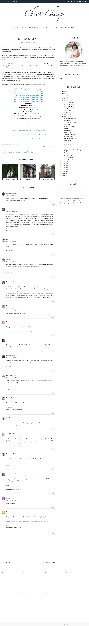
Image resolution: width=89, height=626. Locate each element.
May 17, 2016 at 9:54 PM (11, 514)
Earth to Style (10, 398)
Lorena (8, 306)
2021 (63, 91)
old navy (35, 151)
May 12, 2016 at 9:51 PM (11, 400)
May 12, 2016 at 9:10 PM (11, 377)
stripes (4, 152)
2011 (63, 169)
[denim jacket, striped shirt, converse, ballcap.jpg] (28, 89)
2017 (63, 99)
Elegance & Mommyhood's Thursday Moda (28, 139)
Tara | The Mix (10, 434)
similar (34, 105)
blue (7, 151)
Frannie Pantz (10, 282)
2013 (63, 165)
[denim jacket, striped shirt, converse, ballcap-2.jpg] (28, 101)
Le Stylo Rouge (10, 273)
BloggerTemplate (65, 624)
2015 (63, 161)
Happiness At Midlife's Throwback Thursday (21, 135)
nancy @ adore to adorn (13, 474)
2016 (63, 101)
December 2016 (67, 103)
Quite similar (67, 124)
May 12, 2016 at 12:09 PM (11, 324)
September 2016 (68, 109)
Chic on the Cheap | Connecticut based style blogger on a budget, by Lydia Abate (40, 624)
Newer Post (7, 562)
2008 (63, 175)
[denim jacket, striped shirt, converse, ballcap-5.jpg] (28, 99)
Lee (7, 239)
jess (7, 340)
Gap (22, 151)
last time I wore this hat (40, 135)
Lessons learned (67, 140)
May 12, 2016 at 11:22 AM (12, 284)
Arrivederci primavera (69, 134)
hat (25, 151)
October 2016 (67, 107)
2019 (63, 95)
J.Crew (29, 151)
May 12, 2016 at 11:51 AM (12, 308)
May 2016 (66, 116)
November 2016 (68, 105)
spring (51, 151)
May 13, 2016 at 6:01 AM (11, 435)
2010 (63, 171)
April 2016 (66, 154)
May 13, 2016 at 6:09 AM (11, 456)
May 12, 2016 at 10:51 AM (12, 261)
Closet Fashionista (11, 193)
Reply (53, 204)
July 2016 (66, 112)
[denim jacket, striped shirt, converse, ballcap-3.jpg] (28, 93)
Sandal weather (67, 144)
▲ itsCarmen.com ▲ (13, 367)
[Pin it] (53, 146)
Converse (33, 112)
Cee (7, 209)
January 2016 (67, 160)
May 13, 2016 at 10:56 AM (12, 476)
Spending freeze (68, 152)
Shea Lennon (10, 418)
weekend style (25, 152)
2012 (63, 167)
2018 (63, 97)
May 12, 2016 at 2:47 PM (11, 342)
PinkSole (8, 465)
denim (18, 151)
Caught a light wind (68, 136)
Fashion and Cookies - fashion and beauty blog (19, 331)
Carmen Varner (10, 355)
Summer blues (67, 120)
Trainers (18, 152)
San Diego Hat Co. (31, 116)
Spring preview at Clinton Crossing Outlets (74, 150)
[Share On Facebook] (47, 146)
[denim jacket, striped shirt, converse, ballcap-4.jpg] (28, 91)
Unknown (9, 512)
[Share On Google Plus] (50, 146)
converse (13, 151)
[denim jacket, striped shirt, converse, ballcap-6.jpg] (28, 97)
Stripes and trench (68, 146)
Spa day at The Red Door (70, 118)
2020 (63, 93)
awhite (8, 259)
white (33, 152)
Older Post (50, 562)
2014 (63, 163)
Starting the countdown (69, 126)
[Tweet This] (44, 146)
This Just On (11, 152)
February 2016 (67, 158)
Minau (8, 498)
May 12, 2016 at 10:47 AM (12, 211)
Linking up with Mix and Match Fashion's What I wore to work (28, 130)
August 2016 (67, 110)
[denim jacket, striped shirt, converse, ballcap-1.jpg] (28, 95)
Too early (66, 148)
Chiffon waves (67, 132)
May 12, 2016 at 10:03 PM (11, 420)
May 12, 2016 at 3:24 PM (11, 357)
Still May (66, 128)
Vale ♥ (8, 322)
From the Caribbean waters (70, 138)
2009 (63, 173)
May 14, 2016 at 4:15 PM (11, 500)
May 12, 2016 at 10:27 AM (12, 195)
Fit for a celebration (68, 130)
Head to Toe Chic (11, 375)
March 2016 (67, 156)
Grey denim (66, 142)
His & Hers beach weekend (70, 122)
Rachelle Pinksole (11, 454)
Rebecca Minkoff (30, 114)
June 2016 (66, 114)
